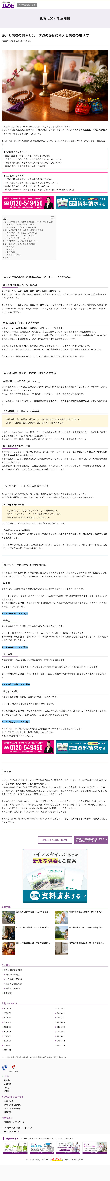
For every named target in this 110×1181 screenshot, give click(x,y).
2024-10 (61, 1045)
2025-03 (7, 1036)
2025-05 (7, 1031)
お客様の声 (8, 1101)
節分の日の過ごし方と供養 (19, 238)
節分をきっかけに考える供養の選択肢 (20, 244)
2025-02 (61, 1036)
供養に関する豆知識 (23, 41)
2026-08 (7, 1008)
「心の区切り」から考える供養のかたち (21, 241)
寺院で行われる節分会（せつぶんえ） (23, 233)
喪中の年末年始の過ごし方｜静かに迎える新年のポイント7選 (90, 840)
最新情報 (8, 992)
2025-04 (61, 1031)
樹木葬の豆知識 (13, 974)
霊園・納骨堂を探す (12, 1108)
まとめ (7, 257)
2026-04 (61, 1008)
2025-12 (7, 1017)
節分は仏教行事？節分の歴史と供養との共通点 (24, 230)
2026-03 (7, 1013)
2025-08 (61, 1022)
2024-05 (7, 1049)
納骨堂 (11, 249)
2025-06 (61, 1026)
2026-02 (61, 1013)
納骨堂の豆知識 (13, 988)
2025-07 (7, 1026)
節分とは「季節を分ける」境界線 (21, 224)
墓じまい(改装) (14, 254)
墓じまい (8, 1087)
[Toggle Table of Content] (51, 218)
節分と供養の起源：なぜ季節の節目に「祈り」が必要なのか (29, 221)
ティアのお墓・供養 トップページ (18, 1128)
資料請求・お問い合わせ (14, 1122)
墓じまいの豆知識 (14, 983)
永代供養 (12, 252)
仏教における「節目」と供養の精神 (22, 227)
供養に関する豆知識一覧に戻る (55, 840)
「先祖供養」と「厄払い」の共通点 (22, 235)
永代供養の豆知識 (14, 979)
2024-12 (61, 1040)
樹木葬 (11, 246)
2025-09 (7, 1022)
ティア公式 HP (11, 1131)
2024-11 (7, 1045)
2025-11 (61, 1017)
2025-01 (7, 1040)
